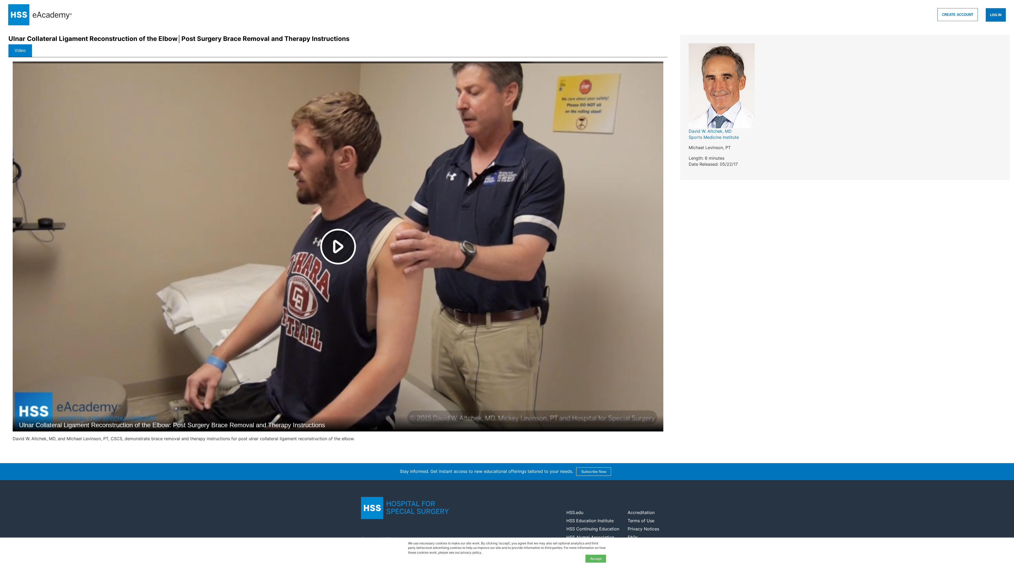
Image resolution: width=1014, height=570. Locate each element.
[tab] (20, 50)
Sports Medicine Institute (714, 137)
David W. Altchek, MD (710, 131)
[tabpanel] (338, 253)
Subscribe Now (593, 471)
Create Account (957, 15)
